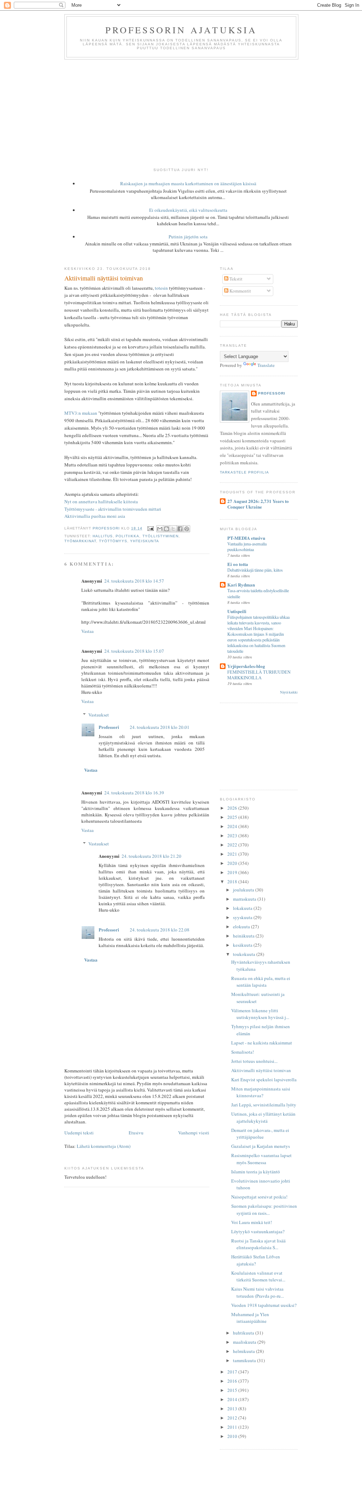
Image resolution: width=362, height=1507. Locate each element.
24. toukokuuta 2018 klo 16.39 (134, 792)
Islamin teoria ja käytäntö (255, 1171)
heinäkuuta (244, 936)
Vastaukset (98, 715)
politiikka (127, 536)
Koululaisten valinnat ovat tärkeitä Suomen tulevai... (258, 1276)
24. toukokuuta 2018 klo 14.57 (134, 581)
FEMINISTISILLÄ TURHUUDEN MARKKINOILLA (259, 674)
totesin (161, 288)
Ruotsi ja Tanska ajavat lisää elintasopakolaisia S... (258, 1244)
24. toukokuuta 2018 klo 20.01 (159, 727)
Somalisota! (242, 1052)
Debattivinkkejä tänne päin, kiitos (255, 570)
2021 (232, 854)
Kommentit (239, 291)
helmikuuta (244, 1351)
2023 (232, 835)
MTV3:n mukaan (80, 413)
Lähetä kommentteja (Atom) (103, 1146)
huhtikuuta (244, 1333)
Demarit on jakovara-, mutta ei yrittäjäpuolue (260, 1133)
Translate (266, 365)
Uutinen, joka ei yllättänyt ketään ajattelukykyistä (263, 1117)
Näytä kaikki (289, 692)
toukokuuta (244, 954)
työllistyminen (160, 536)
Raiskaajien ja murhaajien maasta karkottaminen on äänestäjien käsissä (188, 183)
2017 (232, 1372)
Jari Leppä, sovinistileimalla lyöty (263, 1104)
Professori (109, 727)
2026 (232, 808)
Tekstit (235, 279)
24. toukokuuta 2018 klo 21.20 (151, 856)
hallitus (103, 536)
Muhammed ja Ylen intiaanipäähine (250, 1318)
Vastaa (87, 631)
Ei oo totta (237, 564)
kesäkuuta (243, 945)
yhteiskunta (144, 541)
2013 (232, 1408)
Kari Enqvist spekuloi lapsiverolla (264, 1079)
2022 (232, 845)
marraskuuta (245, 899)
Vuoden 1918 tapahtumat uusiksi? (264, 1305)
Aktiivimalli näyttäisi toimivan (261, 1070)
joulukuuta (244, 889)
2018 (232, 881)
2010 (232, 1436)
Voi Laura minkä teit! (251, 1222)
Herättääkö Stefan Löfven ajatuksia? (255, 1260)
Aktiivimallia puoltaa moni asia (94, 516)
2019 (232, 872)
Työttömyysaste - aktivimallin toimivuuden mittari (112, 509)
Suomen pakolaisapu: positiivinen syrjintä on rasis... (264, 1209)
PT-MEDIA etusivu (246, 537)
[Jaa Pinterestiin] (186, 528)
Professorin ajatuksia (181, 30)
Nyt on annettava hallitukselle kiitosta (101, 501)
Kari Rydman (241, 584)
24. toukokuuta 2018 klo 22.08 (159, 930)
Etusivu (136, 1132)
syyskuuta (243, 917)
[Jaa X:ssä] (173, 528)
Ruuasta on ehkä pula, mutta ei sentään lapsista (260, 981)
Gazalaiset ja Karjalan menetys (260, 1146)
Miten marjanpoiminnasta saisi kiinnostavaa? (260, 1092)
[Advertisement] (181, 112)
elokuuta (242, 926)
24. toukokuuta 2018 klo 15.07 (134, 651)
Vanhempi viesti (193, 1132)
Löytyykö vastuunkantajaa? (258, 1231)
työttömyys (113, 541)
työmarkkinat (80, 541)
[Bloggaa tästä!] (166, 528)
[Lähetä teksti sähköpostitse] (150, 528)
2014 (232, 1399)
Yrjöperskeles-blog (246, 666)
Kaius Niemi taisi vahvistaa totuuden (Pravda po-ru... (257, 1292)
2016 (232, 1381)
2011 (232, 1427)
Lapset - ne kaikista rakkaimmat (261, 1042)
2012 (232, 1418)
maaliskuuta (245, 1342)
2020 (232, 863)
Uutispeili (236, 611)
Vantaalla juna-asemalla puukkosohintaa (247, 546)
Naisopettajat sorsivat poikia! (259, 1197)
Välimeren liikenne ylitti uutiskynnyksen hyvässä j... (260, 1014)
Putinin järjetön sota (188, 236)
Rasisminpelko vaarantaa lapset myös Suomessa (261, 1159)
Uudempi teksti (79, 1132)
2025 (232, 817)
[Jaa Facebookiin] (179, 528)
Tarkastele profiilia (244, 472)
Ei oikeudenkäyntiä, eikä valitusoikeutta (188, 210)
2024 (232, 826)
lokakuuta (243, 908)
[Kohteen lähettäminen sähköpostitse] (159, 528)
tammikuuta (245, 1360)
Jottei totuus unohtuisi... (254, 1061)
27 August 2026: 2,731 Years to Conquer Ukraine (258, 504)
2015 (232, 1390)
